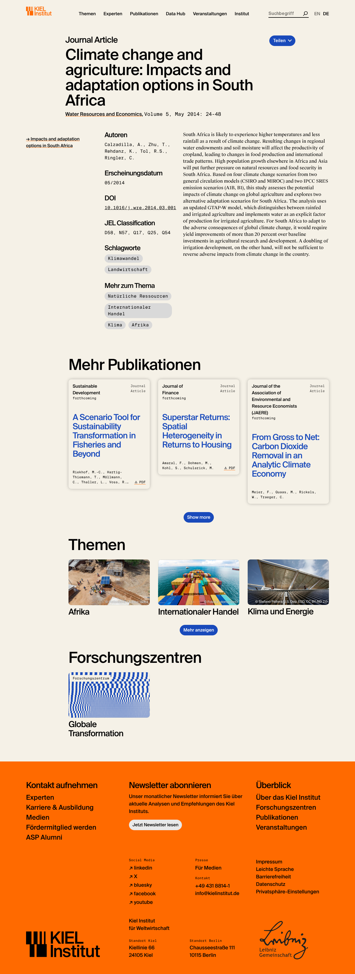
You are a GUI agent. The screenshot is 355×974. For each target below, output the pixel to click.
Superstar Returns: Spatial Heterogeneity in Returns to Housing (197, 431)
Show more (198, 517)
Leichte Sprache (275, 869)
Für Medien (208, 868)
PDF (142, 482)
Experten (40, 797)
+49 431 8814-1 (212, 886)
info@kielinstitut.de (217, 893)
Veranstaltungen (281, 827)
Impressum (269, 861)
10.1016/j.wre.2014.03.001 (140, 208)
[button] (87, 13)
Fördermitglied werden (61, 827)
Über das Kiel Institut (288, 797)
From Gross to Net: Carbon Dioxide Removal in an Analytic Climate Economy (285, 455)
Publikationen (277, 817)
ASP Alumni (44, 837)
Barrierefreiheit (273, 876)
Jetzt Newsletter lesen (156, 825)
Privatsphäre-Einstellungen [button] (287, 891)
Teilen (279, 41)
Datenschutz (270, 884)
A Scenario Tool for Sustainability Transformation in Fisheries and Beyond (106, 435)
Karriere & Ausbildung (60, 807)
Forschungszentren (286, 807)
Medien (37, 817)
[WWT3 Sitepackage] (47, 11)
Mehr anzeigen (198, 630)
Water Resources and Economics (103, 114)
